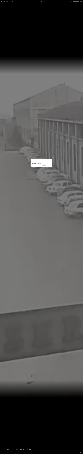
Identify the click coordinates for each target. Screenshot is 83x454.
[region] (41, 163)
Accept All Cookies (44, 165)
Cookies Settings (39, 165)
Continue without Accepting (49, 159)
